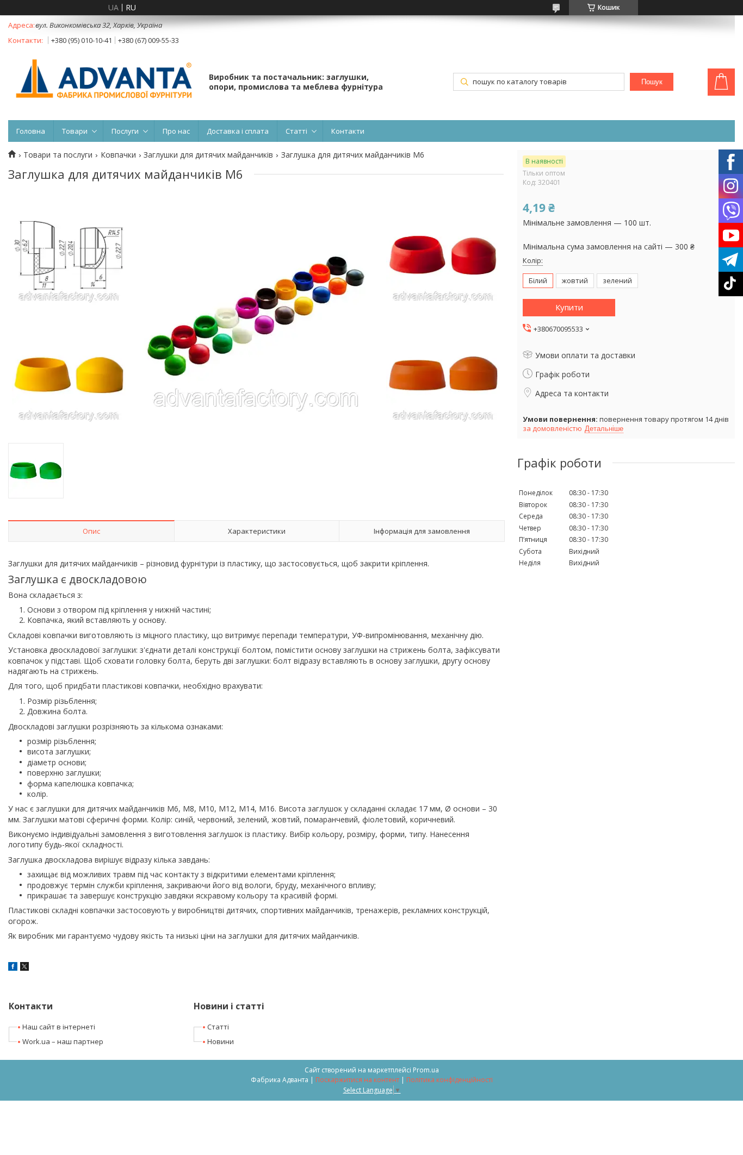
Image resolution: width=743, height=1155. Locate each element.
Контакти (347, 131)
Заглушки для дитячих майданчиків (208, 155)
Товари (75, 131)
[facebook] (12, 968)
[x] (24, 968)
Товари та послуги (57, 155)
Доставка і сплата (238, 131)
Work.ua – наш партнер (62, 1041)
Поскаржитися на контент (357, 1079)
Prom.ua (426, 1070)
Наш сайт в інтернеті (58, 1027)
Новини (220, 1041)
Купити (569, 307)
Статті (296, 131)
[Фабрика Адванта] (103, 79)
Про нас (176, 131)
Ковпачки (118, 155)
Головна (30, 131)
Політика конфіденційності (449, 1079)
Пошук (651, 82)
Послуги (125, 131)
